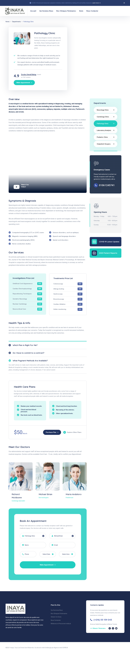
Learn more (95, 3)
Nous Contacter (92, 11)
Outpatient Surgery (103, 144)
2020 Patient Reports (108, 253)
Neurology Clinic (103, 110)
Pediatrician (69, 497)
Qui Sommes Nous (46, 11)
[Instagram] (113, 628)
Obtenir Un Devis (56, 617)
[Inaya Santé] (14, 11)
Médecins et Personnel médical (61, 623)
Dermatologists (44, 497)
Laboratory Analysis (104, 130)
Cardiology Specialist (18, 501)
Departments (16, 21)
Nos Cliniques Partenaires (66, 11)
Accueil (33, 11)
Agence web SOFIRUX (61, 647)
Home (7, 21)
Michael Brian (45, 494)
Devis (81, 11)
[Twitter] (116, 628)
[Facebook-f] (110, 628)
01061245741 (107, 185)
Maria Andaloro (73, 494)
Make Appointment (47, 565)
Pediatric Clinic (102, 137)
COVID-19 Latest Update (109, 242)
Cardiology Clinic (103, 117)
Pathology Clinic (102, 123)
